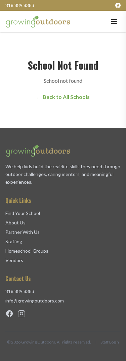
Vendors (14, 260)
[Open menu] (114, 21)
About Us (15, 222)
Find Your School (22, 213)
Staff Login (109, 342)
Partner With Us (22, 232)
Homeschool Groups (26, 251)
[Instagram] (21, 314)
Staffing (13, 241)
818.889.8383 (19, 5)
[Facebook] (118, 5)
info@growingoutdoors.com (34, 300)
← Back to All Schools (63, 97)
